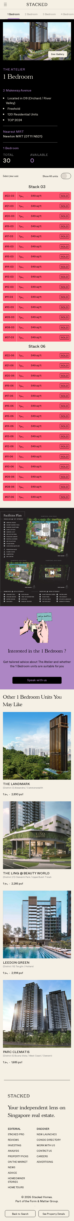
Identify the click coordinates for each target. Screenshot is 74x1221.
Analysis (13, 1150)
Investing (14, 1145)
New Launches (46, 1134)
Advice (12, 1172)
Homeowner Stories (16, 1180)
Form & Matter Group (44, 1201)
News (11, 1167)
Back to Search (20, 1214)
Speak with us (37, 680)
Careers (42, 1156)
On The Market (17, 1161)
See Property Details (54, 1214)
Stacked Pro (16, 1134)
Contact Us (44, 1150)
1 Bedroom (13, 14)
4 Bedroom (67, 14)
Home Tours (16, 1187)
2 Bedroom (31, 14)
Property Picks (18, 1156)
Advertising (45, 1161)
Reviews (13, 1139)
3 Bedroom (49, 14)
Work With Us (46, 1145)
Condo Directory (49, 1139)
